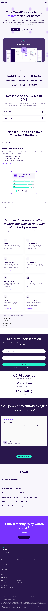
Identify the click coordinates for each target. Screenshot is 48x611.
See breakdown (6, 163)
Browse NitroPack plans (24, 456)
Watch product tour (30, 29)
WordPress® (7, 111)
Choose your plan (24, 537)
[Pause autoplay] (2, 449)
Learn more (7, 251)
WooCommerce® (8, 118)
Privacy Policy (30, 367)
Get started (15, 29)
